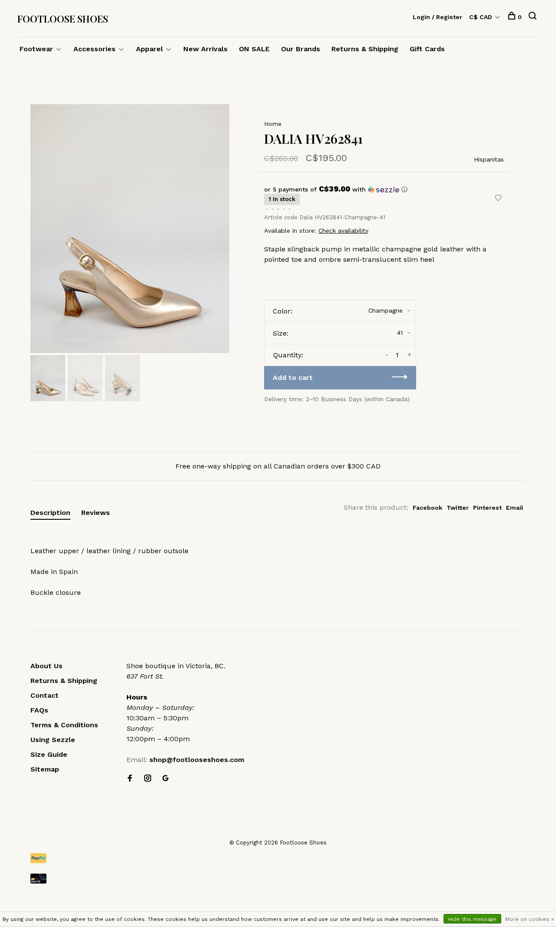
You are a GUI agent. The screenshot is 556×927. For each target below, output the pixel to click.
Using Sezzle (52, 740)
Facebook (427, 507)
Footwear (36, 49)
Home (272, 123)
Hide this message (472, 919)
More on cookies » (529, 919)
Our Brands (300, 49)
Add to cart (293, 377)
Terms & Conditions (64, 725)
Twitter (458, 507)
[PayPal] (278, 858)
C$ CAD (481, 16)
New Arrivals (205, 49)
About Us (46, 666)
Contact (44, 695)
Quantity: (288, 355)
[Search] (534, 16)
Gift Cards (427, 49)
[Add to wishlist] (498, 199)
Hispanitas (489, 159)
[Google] (165, 779)
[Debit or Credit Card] (278, 879)
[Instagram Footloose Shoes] (147, 779)
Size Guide (48, 754)
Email (514, 507)
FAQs (39, 710)
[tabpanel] (129, 228)
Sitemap (44, 769)
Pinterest (487, 507)
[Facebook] (129, 779)
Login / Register (437, 16)
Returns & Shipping (364, 49)
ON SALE (254, 49)
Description (50, 512)
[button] (384, 189)
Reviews (95, 512)
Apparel (149, 49)
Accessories (94, 49)
